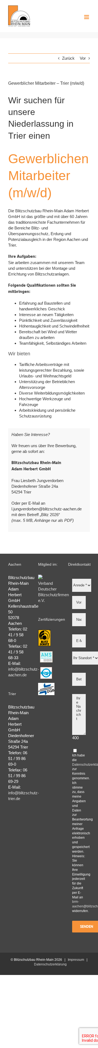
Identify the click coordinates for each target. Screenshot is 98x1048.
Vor (83, 58)
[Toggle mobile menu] (87, 17)
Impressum (76, 960)
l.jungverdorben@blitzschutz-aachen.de (46, 509)
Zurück (68, 58)
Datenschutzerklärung (50, 964)
